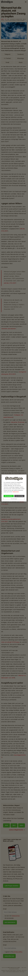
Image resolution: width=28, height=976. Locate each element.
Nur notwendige (19, 496)
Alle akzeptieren (8, 496)
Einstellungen (14, 498)
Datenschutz (16, 491)
